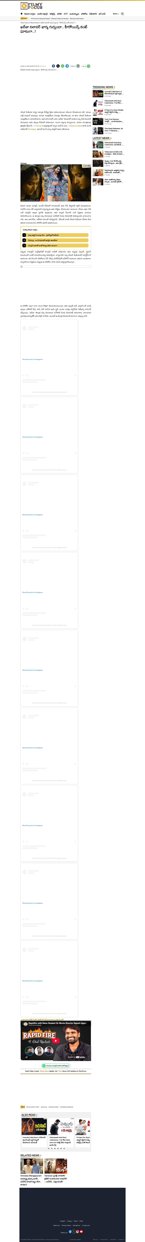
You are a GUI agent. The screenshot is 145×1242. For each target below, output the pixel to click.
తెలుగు (115, 14)
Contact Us (86, 1225)
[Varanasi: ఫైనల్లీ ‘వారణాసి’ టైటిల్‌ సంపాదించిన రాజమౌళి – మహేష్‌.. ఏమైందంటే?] (55, 1166)
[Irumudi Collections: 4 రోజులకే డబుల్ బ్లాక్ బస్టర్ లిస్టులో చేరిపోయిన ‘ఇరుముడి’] (34, 1126)
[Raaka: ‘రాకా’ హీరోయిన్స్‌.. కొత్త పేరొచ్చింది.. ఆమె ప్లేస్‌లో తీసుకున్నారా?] (98, 163)
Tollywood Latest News (38, 1239)
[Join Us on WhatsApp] (88, 66)
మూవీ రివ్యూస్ (42, 14)
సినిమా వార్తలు (30, 14)
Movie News (34, 22)
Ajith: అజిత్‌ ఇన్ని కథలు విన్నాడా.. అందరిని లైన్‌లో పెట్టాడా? (113, 181)
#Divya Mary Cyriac (32, 1107)
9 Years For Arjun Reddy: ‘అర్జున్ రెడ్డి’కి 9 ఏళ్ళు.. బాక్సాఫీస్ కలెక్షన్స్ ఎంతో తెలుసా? (87, 1140)
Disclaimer (76, 1225)
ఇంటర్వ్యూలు (74, 14)
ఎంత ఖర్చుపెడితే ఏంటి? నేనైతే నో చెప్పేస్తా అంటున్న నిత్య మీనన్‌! (42, 1019)
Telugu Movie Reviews (52, 1239)
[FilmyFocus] (32, 6)
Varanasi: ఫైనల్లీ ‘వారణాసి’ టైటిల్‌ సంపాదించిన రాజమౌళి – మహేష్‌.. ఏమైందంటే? (55, 1179)
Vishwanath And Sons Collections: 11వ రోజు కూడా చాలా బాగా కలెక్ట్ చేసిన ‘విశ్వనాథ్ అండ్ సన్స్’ (60, 1141)
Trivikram (39, 126)
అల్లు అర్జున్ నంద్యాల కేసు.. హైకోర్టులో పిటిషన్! (43, 235)
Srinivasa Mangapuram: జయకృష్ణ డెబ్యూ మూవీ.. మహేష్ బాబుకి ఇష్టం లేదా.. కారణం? (31, 1180)
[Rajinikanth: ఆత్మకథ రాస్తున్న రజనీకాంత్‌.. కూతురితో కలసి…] (98, 172)
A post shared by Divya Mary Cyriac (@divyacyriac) (49, 392)
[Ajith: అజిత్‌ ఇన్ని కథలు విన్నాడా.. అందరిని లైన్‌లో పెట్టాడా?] (98, 181)
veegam (79, 1239)
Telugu (69, 1221)
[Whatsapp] (44, 1065)
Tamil (75, 1221)
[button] (48, 1148)
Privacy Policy (66, 1225)
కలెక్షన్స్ (52, 14)
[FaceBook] (53, 66)
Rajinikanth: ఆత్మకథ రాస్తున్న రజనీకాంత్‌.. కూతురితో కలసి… (114, 172)
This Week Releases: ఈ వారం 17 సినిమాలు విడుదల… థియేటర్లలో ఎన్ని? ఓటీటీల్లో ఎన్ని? (114, 132)
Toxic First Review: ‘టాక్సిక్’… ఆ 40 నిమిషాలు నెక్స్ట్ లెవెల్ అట (113, 121)
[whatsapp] (62, 66)
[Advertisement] (8, 53)
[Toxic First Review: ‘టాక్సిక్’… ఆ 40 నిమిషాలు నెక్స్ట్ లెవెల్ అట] (98, 121)
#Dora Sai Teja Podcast (77, 18)
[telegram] (67, 66)
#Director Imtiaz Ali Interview (60, 18)
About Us (56, 1225)
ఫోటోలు (84, 14)
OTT (66, 14)
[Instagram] (77, 1231)
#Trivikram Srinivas (66, 1107)
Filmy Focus (24, 22)
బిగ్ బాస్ (102, 14)
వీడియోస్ (93, 14)
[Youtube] (81, 1231)
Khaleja (32, 129)
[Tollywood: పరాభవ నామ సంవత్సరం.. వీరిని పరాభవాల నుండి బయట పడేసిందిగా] (98, 154)
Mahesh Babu (76, 126)
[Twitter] (58, 66)
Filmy (60, 1071)
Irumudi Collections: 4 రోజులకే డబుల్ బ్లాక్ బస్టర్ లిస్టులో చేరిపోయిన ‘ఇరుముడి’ (34, 1140)
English (62, 1221)
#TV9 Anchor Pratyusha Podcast (40, 18)
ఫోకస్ (59, 14)
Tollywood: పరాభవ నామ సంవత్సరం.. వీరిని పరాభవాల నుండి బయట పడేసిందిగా (114, 154)
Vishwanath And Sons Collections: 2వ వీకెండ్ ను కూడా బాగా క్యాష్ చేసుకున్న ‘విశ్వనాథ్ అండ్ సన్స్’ (114, 146)
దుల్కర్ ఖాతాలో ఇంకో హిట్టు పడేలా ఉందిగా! (42, 245)
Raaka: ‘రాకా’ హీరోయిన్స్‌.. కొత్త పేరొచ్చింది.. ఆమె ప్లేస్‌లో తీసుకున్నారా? (114, 163)
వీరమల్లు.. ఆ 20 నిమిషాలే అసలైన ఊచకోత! (42, 240)
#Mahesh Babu (53, 1107)
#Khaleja (44, 1107)
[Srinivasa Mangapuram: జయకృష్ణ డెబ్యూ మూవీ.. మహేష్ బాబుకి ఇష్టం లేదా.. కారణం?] (31, 1166)
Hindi (81, 1221)
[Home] (21, 14)
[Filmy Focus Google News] (78, 66)
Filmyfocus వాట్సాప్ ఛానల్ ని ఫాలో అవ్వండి (57, 1065)
